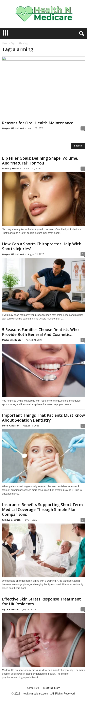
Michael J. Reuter (12, 339)
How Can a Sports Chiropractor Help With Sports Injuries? (41, 246)
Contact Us (33, 687)
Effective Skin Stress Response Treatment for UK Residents (41, 601)
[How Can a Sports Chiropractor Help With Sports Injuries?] (43, 285)
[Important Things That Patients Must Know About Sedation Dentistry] (43, 456)
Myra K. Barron (10, 425)
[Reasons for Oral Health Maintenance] (43, 88)
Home (4, 43)
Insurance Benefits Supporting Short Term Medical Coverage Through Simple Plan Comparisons (42, 509)
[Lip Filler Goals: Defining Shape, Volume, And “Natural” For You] (43, 199)
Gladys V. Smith (11, 519)
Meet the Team (51, 687)
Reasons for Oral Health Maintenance (37, 123)
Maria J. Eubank (11, 168)
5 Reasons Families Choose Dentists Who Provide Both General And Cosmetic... (40, 332)
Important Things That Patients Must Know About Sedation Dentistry (43, 418)
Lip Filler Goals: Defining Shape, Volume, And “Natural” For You (40, 161)
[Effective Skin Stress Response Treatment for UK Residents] (43, 640)
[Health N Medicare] (43, 14)
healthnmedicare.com (35, 693)
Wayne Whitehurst (13, 128)
